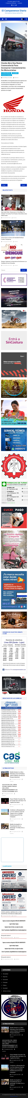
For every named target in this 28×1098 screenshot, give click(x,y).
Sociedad (5, 988)
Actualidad (15, 73)
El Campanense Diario (14, 10)
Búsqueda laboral (5, 935)
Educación (5, 979)
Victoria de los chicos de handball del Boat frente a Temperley (12, 238)
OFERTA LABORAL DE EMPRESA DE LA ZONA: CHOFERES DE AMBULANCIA (13, 885)
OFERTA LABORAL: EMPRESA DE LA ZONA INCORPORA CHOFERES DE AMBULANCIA (11, 912)
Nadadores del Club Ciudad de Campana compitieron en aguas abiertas (5, 185)
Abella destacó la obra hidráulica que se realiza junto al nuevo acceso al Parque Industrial (17, 774)
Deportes (5, 976)
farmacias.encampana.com (11, 502)
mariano (16, 77)
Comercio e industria (6, 75)
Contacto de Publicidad (11, 3)
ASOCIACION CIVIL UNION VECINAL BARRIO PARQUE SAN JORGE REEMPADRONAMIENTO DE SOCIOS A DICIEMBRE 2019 (10, 788)
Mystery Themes (14, 1096)
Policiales (5, 982)
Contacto (20, 3)
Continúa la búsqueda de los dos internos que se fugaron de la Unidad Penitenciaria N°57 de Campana (17, 813)
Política (4, 985)
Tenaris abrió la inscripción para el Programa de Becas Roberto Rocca (24, 185)
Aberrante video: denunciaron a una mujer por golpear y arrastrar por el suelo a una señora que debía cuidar (14, 214)
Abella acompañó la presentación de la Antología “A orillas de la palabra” (17, 827)
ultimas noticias (7, 991)
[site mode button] (22, 19)
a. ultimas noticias (6, 73)
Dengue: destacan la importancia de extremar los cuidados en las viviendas (14, 262)
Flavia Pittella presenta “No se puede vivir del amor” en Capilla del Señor (18, 800)
